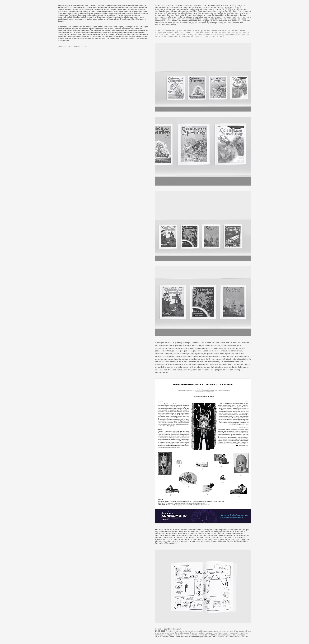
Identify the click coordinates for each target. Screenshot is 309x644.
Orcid (78, 46)
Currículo (71, 46)
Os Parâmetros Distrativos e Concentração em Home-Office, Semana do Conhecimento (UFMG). (207, 637)
